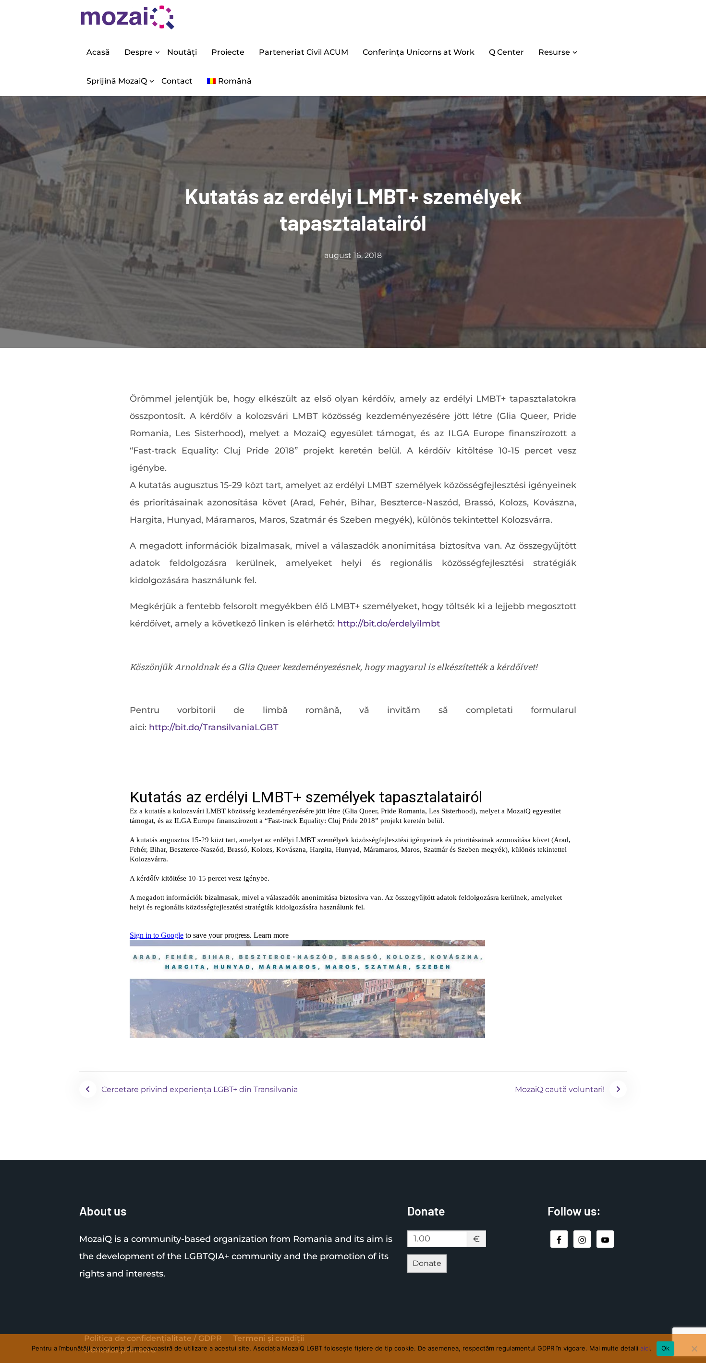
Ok (665, 1348)
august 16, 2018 (353, 255)
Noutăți (182, 52)
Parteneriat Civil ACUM (303, 52)
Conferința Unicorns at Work (419, 52)
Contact (177, 81)
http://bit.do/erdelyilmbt (388, 623)
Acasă (98, 52)
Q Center (506, 52)
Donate (427, 1263)
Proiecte (227, 52)
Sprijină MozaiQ (116, 81)
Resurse (554, 52)
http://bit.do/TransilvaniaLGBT (214, 727)
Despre (138, 52)
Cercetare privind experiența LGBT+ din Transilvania (199, 1089)
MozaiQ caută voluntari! (560, 1089)
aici (645, 1348)
